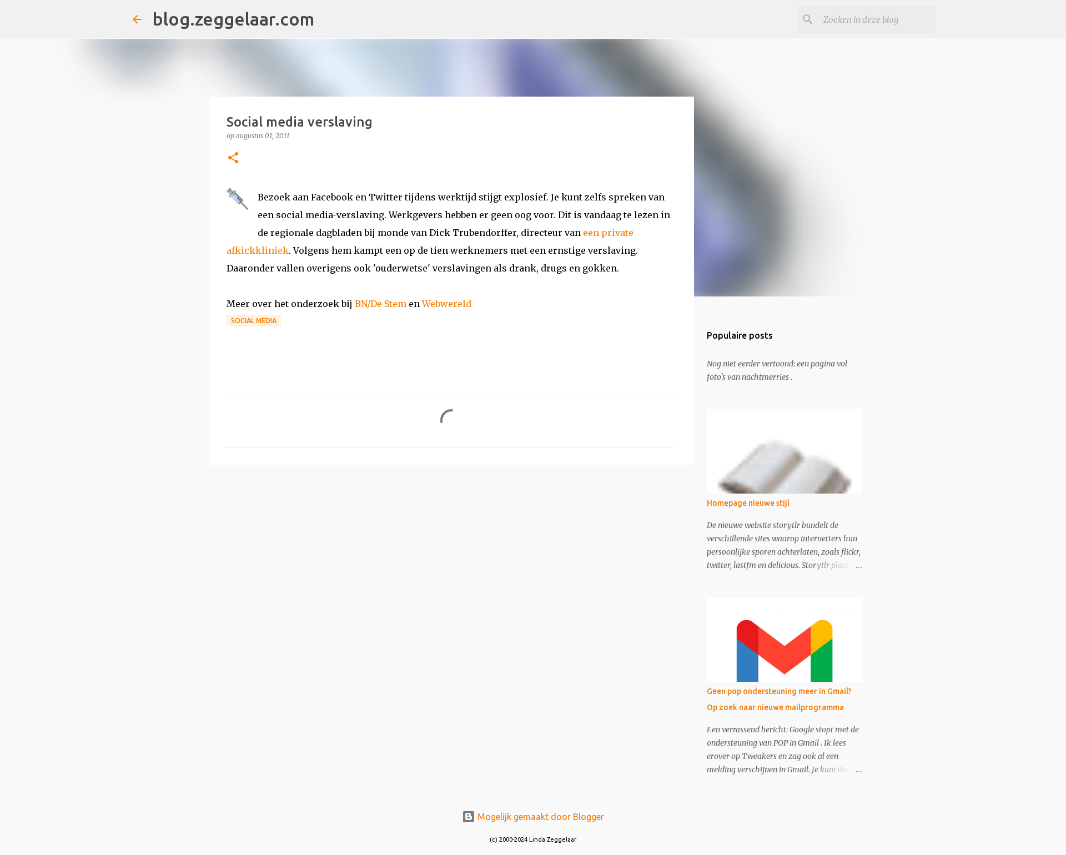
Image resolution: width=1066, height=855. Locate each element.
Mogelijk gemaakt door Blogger (539, 817)
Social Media (253, 320)
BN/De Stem (380, 303)
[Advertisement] (451, 559)
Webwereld (446, 303)
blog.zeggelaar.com (233, 19)
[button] (233, 158)
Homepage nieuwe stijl (748, 503)
